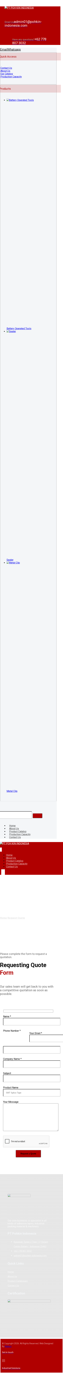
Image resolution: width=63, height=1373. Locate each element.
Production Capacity (11, 76)
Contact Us (6, 68)
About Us (5, 70)
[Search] (37, 815)
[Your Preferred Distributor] (19, 7)
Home (11, 1272)
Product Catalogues (18, 1281)
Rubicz (8, 1346)
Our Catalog (6, 73)
